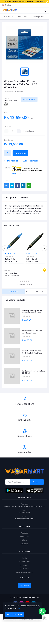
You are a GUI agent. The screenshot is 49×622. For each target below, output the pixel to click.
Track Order (24, 568)
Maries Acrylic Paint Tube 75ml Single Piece (32, 332)
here (20, 608)
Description (10, 197)
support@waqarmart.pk (24, 519)
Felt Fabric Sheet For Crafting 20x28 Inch (33, 372)
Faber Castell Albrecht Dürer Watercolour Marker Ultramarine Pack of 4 (13, 260)
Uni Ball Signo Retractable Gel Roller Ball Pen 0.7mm (32, 352)
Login (24, 558)
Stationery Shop (10, 100)
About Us (24, 533)
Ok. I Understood (14, 614)
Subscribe (37, 482)
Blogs (24, 540)
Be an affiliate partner (24, 572)
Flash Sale (8, 16)
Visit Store (13, 291)
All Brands (22, 16)
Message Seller (29, 99)
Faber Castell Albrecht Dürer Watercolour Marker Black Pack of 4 (34, 260)
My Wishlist (24, 565)
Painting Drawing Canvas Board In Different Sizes (32, 312)
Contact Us (24, 536)
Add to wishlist (11, 161)
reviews (24, 197)
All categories (37, 16)
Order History (24, 561)
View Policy (16, 173)
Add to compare (30, 161)
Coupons (24, 544)
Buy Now (21, 153)
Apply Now (24, 585)
